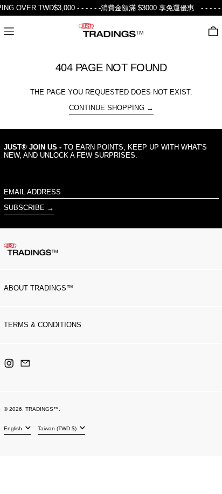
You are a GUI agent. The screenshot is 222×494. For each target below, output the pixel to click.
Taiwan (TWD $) (58, 428)
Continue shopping (106, 108)
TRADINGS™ (42, 409)
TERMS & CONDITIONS (42, 325)
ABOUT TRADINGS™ (38, 288)
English (14, 428)
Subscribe (24, 208)
